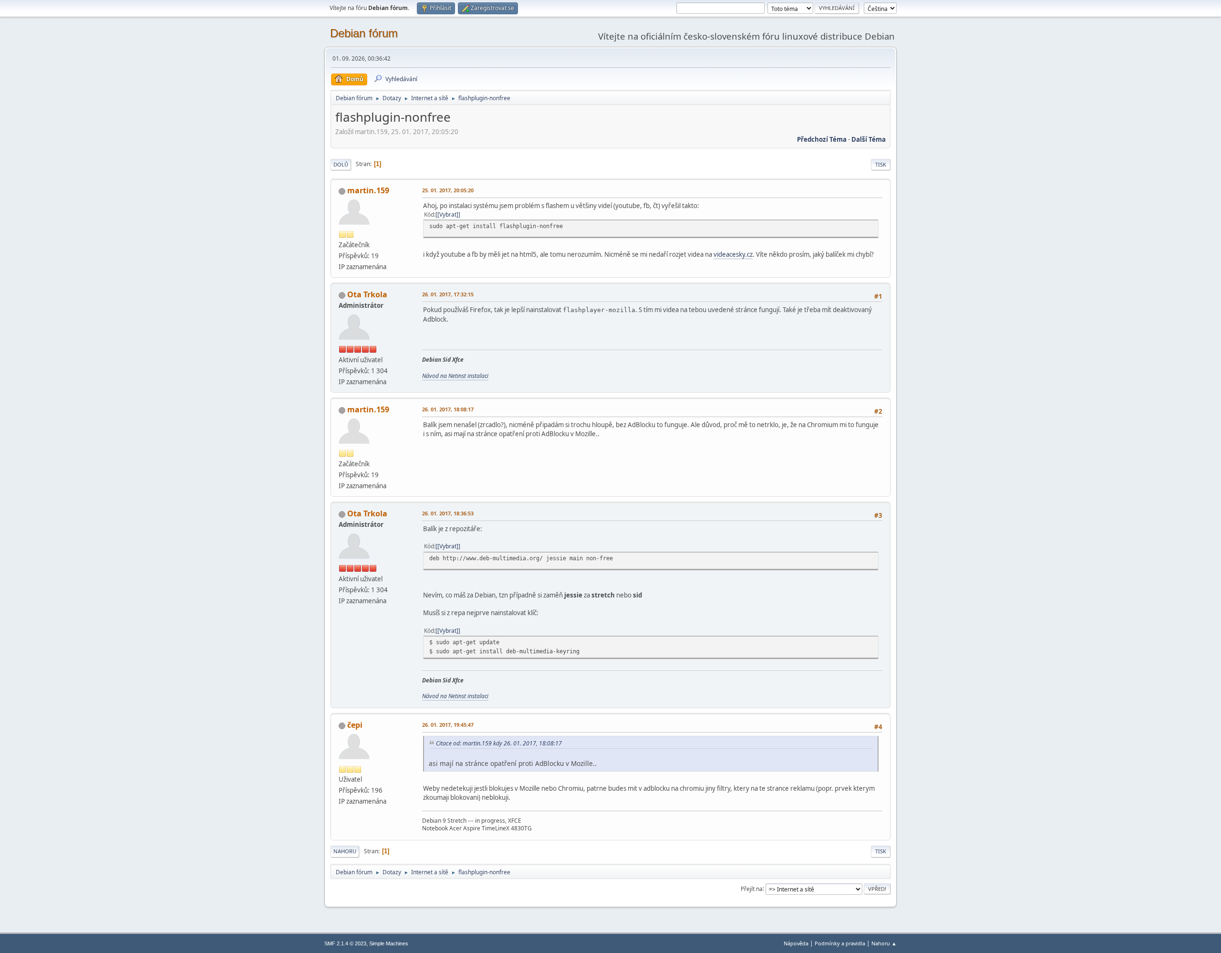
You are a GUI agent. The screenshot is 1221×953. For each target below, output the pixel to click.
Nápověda (796, 943)
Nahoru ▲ (884, 943)
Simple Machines (388, 943)
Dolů (340, 164)
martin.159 (368, 190)
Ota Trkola (367, 294)
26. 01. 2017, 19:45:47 (448, 724)
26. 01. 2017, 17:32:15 (448, 294)
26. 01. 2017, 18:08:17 (448, 409)
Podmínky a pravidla (840, 943)
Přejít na (752, 888)
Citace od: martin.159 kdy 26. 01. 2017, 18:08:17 (499, 743)
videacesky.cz (733, 254)
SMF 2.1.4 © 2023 (345, 943)
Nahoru (344, 851)
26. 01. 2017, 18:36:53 (448, 513)
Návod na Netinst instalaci (455, 376)
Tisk (880, 164)
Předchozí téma (822, 139)
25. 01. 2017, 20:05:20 (448, 190)
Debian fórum (364, 33)
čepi (354, 725)
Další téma (868, 139)
